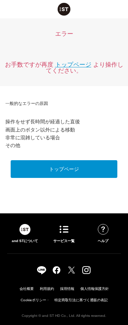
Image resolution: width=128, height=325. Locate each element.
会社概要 (27, 289)
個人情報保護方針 (94, 289)
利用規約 (47, 289)
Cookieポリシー (33, 300)
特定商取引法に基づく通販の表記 (81, 300)
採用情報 (67, 289)
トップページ (73, 64)
